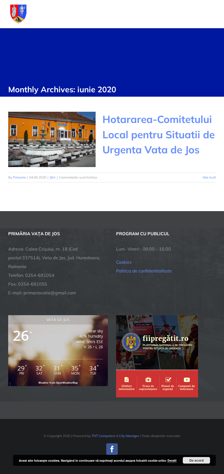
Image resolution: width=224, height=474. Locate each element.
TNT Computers (103, 436)
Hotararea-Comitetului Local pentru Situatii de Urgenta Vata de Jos (158, 134)
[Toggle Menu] (213, 14)
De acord (196, 460)
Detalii (171, 460)
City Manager (129, 436)
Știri (52, 177)
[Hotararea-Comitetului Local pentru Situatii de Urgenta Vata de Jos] (52, 139)
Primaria (19, 177)
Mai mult (209, 177)
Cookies (124, 262)
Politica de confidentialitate (144, 271)
